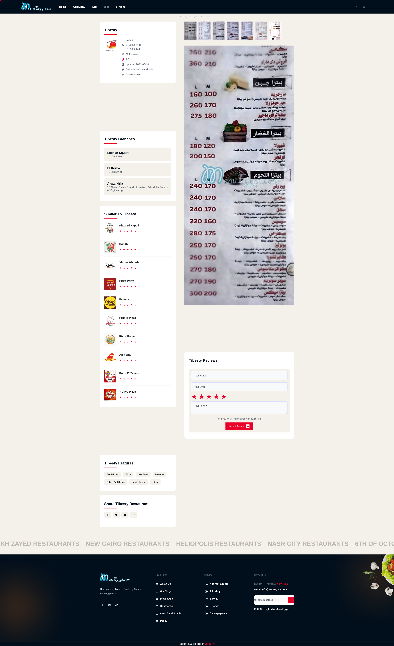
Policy (163, 620)
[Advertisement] (137, 109)
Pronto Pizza (127, 317)
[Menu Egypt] (36, 6)
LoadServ (210, 644)
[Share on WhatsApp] (133, 515)
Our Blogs (165, 591)
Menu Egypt (282, 609)
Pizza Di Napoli (129, 225)
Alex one (125, 354)
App (94, 6)
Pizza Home (127, 336)
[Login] (364, 6)
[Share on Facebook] (107, 515)
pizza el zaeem (129, 373)
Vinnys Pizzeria (129, 262)
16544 (129, 40)
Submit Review (237, 426)
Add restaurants (219, 583)
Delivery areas (133, 74)
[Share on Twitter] (116, 515)
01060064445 (133, 49)
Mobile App (166, 598)
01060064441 (133, 44)
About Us (165, 583)
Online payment (218, 613)
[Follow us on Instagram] (109, 604)
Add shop (215, 591)
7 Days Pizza (127, 391)
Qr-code (214, 606)
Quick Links (161, 575)
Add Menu (79, 6)
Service (208, 575)
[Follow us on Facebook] (102, 604)
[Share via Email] (125, 515)
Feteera (124, 299)
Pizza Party (126, 280)
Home (62, 6)
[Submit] (292, 600)
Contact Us (166, 606)
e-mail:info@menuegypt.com (270, 589)
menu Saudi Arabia (170, 613)
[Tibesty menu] (190, 31)
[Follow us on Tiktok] (116, 604)
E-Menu (121, 6)
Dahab (123, 244)
